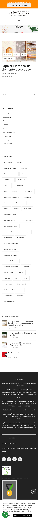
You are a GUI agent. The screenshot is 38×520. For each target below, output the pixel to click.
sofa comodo (22, 284)
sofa (25, 278)
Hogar (24, 55)
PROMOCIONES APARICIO (19, 5)
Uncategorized (8, 140)
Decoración (7, 55)
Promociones (7, 136)
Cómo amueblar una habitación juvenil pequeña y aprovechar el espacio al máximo (20, 323)
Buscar (34, 95)
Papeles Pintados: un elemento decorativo (16, 67)
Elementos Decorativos (12, 232)
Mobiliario (20, 238)
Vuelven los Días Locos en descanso (18, 354)
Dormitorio (27, 209)
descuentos (20, 203)
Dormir (16, 209)
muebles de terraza (11, 267)
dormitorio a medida (11, 215)
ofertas (20, 272)
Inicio (16, 32)
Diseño (16, 55)
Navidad (26, 267)
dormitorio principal (10, 226)
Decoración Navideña (11, 197)
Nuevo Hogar (8, 272)
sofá (5, 290)
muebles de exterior (10, 261)
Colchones (21, 180)
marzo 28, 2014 (7, 77)
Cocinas (6, 113)
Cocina (19, 162)
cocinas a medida (10, 174)
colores (6, 186)
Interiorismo (8, 238)
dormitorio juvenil (27, 220)
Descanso (6, 121)
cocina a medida (10, 168)
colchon (24, 174)
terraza (20, 296)
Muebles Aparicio (9, 58)
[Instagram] (9, 459)
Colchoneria (8, 180)
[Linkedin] (14, 459)
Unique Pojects (8, 144)
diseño (6, 209)
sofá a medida (17, 290)
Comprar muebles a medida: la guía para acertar (20, 344)
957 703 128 (9, 443)
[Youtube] (20, 459)
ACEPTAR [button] (17, 515)
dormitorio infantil (10, 220)
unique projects (9, 301)
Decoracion (19, 186)
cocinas (24, 168)
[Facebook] (4, 459)
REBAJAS (7, 278)
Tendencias (8, 296)
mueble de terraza (10, 249)
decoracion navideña (11, 191)
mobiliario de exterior (11, 244)
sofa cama (8, 284)
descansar (28, 197)
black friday (8, 162)
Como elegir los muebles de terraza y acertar (22, 334)
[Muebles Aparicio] (19, 13)
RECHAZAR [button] (27, 515)
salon (17, 278)
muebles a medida (10, 255)
